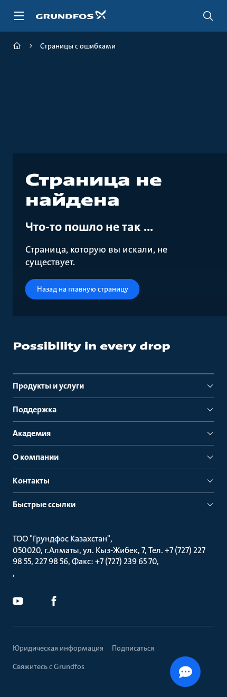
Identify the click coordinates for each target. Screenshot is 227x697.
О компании (36, 456)
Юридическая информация (58, 648)
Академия (32, 433)
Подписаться (133, 648)
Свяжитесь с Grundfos (48, 666)
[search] (208, 15)
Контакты (31, 480)
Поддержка (34, 409)
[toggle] (19, 15)
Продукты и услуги (48, 385)
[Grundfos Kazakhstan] (17, 47)
